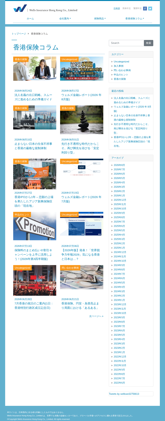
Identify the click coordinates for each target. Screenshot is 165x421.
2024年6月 (119, 278)
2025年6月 (119, 226)
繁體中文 (137, 8)
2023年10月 (120, 313)
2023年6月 (119, 330)
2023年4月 (119, 339)
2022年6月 (119, 382)
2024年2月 (119, 295)
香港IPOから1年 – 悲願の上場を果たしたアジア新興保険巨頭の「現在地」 (132, 141)
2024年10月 (120, 260)
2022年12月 (120, 356)
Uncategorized (121, 61)
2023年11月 (120, 308)
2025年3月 (119, 239)
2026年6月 (119, 173)
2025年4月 (119, 234)
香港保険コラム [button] (133, 18)
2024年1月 (119, 300)
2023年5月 (119, 334)
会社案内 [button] (64, 18)
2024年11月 (120, 256)
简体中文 (126, 8)
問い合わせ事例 (122, 70)
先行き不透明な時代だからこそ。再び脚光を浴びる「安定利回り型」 (132, 128)
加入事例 (118, 65)
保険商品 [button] (99, 18)
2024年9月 (119, 265)
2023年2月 (119, 348)
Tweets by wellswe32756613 (124, 393)
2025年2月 (119, 243)
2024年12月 (120, 252)
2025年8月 (119, 217)
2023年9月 (119, 317)
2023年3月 (119, 343)
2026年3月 (119, 186)
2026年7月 (119, 169)
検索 (148, 43)
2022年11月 (120, 361)
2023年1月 (119, 352)
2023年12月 (120, 304)
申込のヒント (121, 74)
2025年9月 (119, 213)
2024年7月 (119, 273)
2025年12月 (120, 199)
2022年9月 (119, 369)
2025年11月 (120, 204)
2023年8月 (119, 321)
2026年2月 (119, 191)
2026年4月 (119, 182)
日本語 (117, 8)
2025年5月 (119, 230)
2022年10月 (120, 365)
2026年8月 (119, 165)
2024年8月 (119, 269)
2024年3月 (119, 291)
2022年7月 (119, 378)
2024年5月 (119, 282)
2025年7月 (119, 221)
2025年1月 (119, 247)
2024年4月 (119, 287)
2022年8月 (119, 374)
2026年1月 (119, 195)
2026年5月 (119, 178)
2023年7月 (119, 326)
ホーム (30, 18)
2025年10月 (120, 208)
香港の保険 (120, 79)
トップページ (19, 33)
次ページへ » (96, 316)
